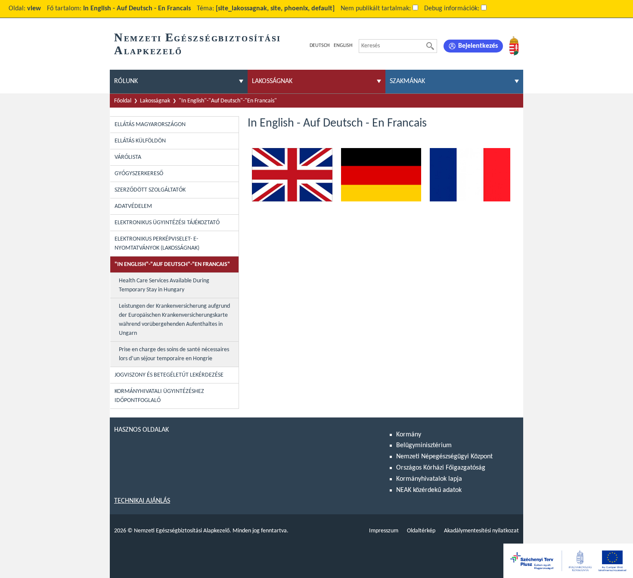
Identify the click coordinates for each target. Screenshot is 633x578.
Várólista (128, 157)
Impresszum (383, 531)
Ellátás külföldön (140, 141)
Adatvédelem (133, 206)
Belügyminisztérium (424, 445)
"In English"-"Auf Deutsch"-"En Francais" (228, 101)
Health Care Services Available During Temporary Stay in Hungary (164, 285)
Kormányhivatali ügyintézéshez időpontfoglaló (159, 396)
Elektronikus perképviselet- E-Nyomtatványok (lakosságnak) (157, 243)
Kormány (408, 434)
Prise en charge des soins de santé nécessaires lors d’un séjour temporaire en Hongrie (174, 354)
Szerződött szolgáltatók (150, 190)
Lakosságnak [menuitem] (272, 81)
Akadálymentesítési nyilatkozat (481, 531)
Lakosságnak (155, 101)
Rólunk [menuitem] (126, 81)
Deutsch (319, 45)
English (343, 45)
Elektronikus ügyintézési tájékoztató (167, 222)
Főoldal (122, 101)
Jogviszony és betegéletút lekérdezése (169, 375)
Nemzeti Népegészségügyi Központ (444, 456)
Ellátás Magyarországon (150, 124)
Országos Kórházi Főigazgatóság (440, 467)
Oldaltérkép (421, 531)
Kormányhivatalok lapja (429, 479)
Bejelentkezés (478, 46)
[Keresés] (430, 46)
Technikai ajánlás (142, 501)
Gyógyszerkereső (139, 173)
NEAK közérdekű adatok (429, 490)
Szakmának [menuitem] (407, 81)
